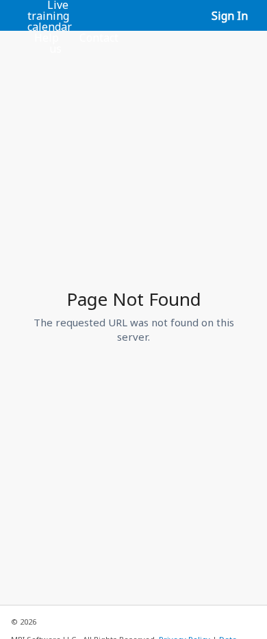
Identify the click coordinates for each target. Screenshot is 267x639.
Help (46, 37)
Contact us (83, 43)
